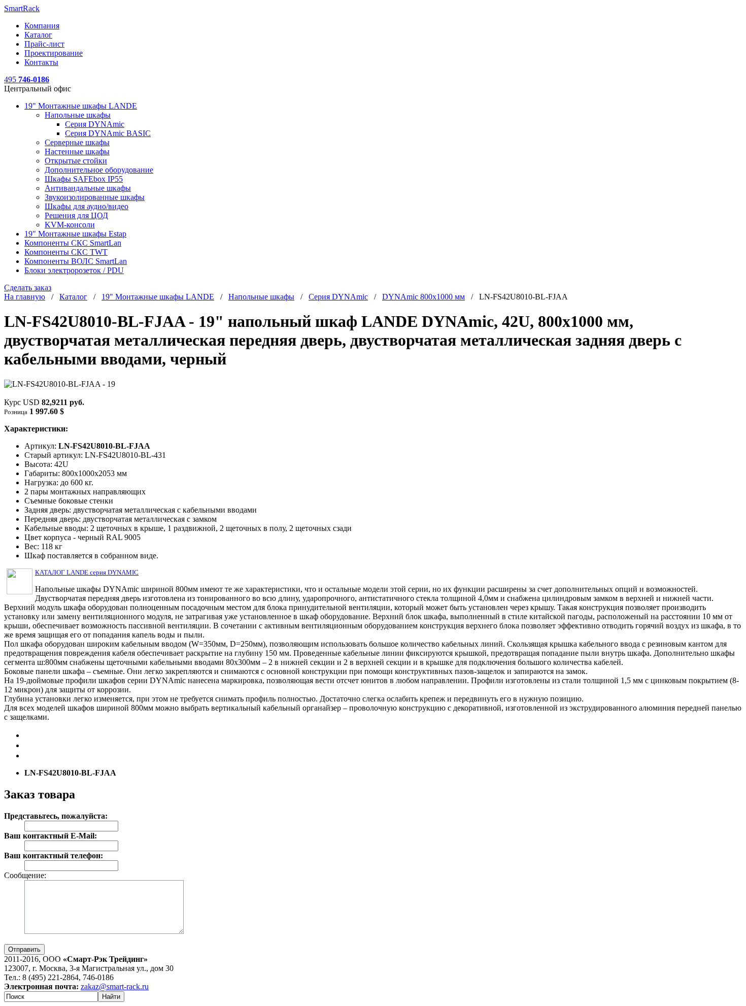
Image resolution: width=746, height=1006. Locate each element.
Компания (41, 25)
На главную (24, 296)
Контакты (41, 62)
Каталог (38, 34)
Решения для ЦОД (76, 215)
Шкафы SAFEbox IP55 (84, 179)
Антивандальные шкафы (88, 188)
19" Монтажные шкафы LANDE (80, 106)
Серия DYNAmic (94, 124)
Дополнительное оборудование (99, 169)
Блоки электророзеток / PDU (74, 270)
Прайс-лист (44, 44)
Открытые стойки (76, 160)
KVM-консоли (70, 224)
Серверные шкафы (77, 142)
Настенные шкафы (77, 151)
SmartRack (22, 8)
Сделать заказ (27, 287)
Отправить (24, 949)
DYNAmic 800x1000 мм (423, 296)
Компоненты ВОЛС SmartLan (75, 261)
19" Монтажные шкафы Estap (75, 233)
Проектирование (53, 53)
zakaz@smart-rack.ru (115, 986)
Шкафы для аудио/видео (86, 206)
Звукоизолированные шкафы (95, 197)
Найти (111, 996)
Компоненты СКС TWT (66, 252)
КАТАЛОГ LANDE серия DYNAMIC (87, 572)
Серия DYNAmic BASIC (108, 133)
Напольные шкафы (78, 115)
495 (26, 79)
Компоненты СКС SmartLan (72, 243)
